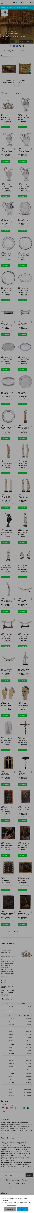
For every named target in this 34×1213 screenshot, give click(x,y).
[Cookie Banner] (17, 1204)
